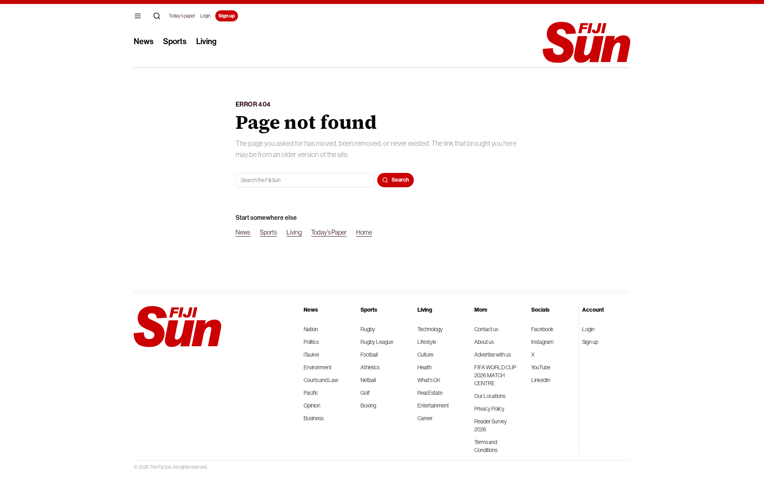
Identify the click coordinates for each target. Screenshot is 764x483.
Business (314, 418)
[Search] (157, 16)
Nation (311, 329)
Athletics (370, 367)
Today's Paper (329, 232)
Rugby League (377, 342)
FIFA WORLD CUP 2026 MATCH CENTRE (495, 375)
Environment (317, 367)
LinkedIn (540, 380)
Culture (425, 354)
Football (369, 354)
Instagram (542, 342)
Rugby (368, 329)
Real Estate (429, 393)
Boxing (368, 405)
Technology (430, 329)
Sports (175, 41)
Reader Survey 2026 (490, 425)
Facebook (542, 329)
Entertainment (433, 405)
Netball (368, 380)
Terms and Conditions (485, 446)
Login (205, 16)
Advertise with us (492, 354)
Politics (311, 342)
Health (424, 367)
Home (364, 232)
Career (425, 418)
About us (484, 342)
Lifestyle (426, 342)
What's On (428, 380)
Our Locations (489, 396)
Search (400, 180)
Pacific (311, 393)
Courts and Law (321, 380)
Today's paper (182, 16)
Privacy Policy (489, 408)
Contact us (486, 329)
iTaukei (311, 354)
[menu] (138, 16)
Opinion (312, 405)
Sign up (226, 16)
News (144, 41)
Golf (365, 393)
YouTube (540, 367)
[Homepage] (586, 42)
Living (206, 41)
